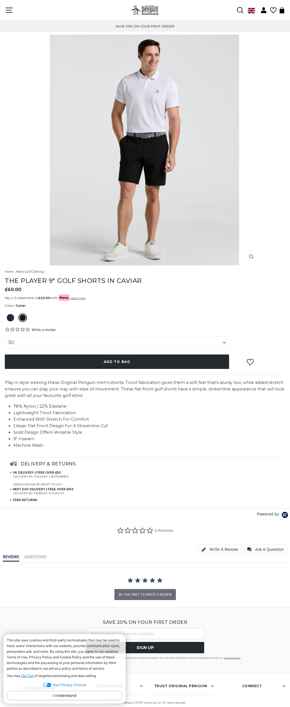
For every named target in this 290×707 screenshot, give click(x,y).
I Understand (64, 695)
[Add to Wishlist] (251, 360)
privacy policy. (232, 657)
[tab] (219, 549)
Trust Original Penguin (180, 686)
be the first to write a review (145, 594)
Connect (252, 686)
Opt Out (27, 676)
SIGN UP (145, 647)
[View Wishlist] (273, 8)
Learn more (78, 298)
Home (9, 272)
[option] (145, 26)
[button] (10, 318)
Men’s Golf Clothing (30, 272)
